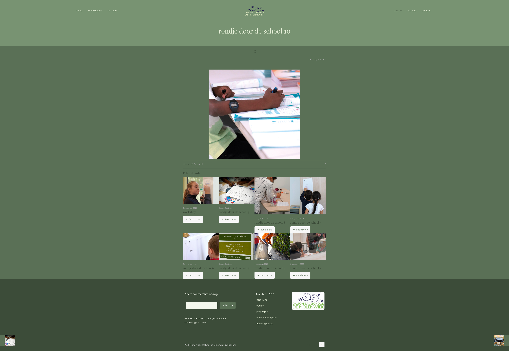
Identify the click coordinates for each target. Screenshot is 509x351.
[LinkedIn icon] (312, 345)
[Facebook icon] (307, 345)
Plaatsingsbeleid (264, 323)
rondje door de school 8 (269, 222)
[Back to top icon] (321, 344)
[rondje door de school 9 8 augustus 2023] (7, 340)
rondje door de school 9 (234, 212)
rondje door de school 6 (198, 268)
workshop (189, 212)
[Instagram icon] (315, 345)
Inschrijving (261, 299)
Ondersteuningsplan (266, 317)
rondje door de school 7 (305, 222)
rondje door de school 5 (234, 268)
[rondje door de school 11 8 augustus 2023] (501, 340)
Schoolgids (262, 311)
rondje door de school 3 (305, 268)
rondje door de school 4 (269, 268)
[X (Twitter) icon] (310, 345)
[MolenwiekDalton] (254, 10)
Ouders (260, 305)
